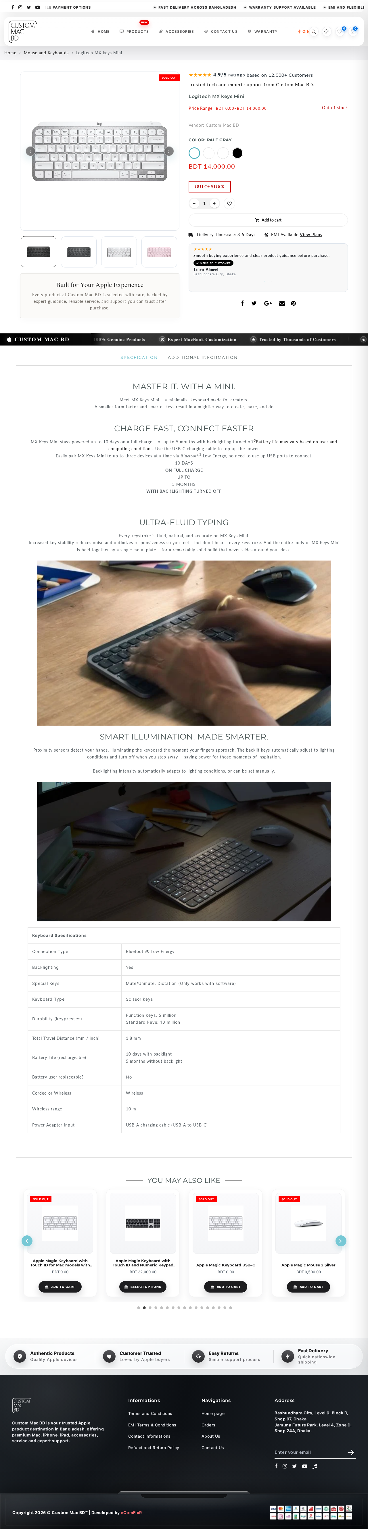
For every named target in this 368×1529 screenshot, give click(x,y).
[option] (268, 263)
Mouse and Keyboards (46, 52)
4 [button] (155, 1306)
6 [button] (166, 1306)
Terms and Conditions (150, 1413)
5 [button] (161, 1306)
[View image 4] (159, 251)
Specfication (139, 357)
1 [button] (265, 280)
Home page (213, 1413)
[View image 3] (119, 251)
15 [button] (218, 1306)
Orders (209, 1424)
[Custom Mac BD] (22, 1405)
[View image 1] (38, 251)
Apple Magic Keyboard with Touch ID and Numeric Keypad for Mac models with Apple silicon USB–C (60, 1263)
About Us (211, 1436)
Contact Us (224, 31)
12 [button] (201, 1306)
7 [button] (172, 1306)
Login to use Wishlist (229, 203)
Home (104, 31)
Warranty (266, 31)
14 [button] (212, 1306)
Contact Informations (149, 1436)
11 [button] (195, 1306)
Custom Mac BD (222, 125)
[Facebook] (13, 7)
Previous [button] (27, 1240)
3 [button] (272, 280)
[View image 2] (79, 251)
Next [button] (341, 1240)
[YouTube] (37, 7)
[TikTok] (315, 1466)
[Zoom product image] (99, 151)
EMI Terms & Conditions (152, 1424)
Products (137, 30)
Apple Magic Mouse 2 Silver (226, 1265)
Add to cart (146, 1287)
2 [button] (268, 280)
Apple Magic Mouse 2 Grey (308, 1265)
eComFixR (131, 1512)
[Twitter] (29, 7)
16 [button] (224, 1306)
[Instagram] (20, 7)
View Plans (311, 234)
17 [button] (230, 1306)
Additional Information (203, 357)
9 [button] (184, 1306)
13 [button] (207, 1306)
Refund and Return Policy (153, 1447)
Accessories (180, 31)
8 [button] (178, 1306)
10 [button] (189, 1306)
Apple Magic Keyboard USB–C (143, 1265)
